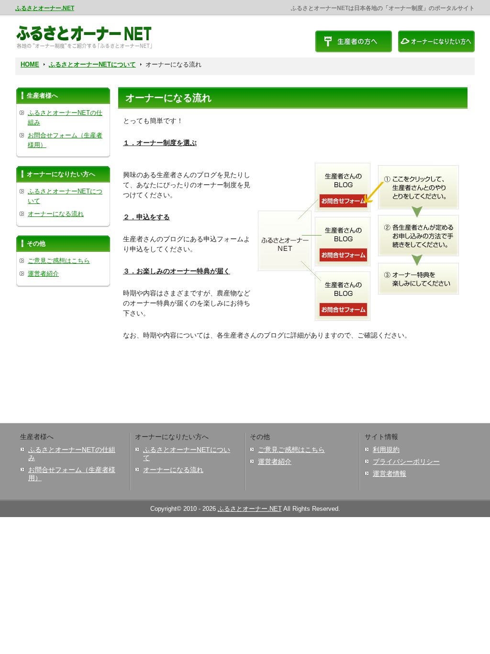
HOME (30, 64)
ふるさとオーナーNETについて (92, 64)
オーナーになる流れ (56, 213)
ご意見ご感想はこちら (59, 260)
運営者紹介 (43, 273)
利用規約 (386, 449)
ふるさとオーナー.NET (44, 8)
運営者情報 (389, 473)
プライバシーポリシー (406, 461)
